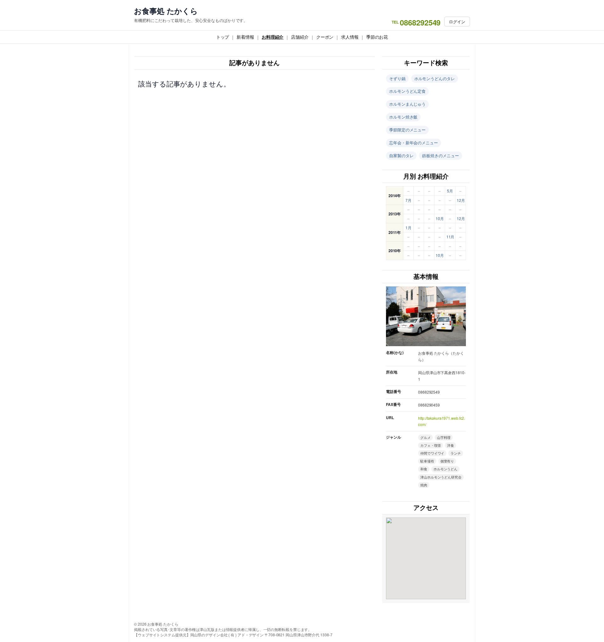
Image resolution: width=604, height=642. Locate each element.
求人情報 (350, 37)
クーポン (325, 37)
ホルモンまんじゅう (407, 104)
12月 (461, 200)
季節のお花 (377, 37)
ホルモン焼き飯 (403, 117)
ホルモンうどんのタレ (434, 78)
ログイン (457, 22)
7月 (408, 200)
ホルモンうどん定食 (407, 91)
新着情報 (245, 37)
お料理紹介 (273, 37)
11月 (450, 236)
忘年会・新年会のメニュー (413, 143)
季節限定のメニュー (407, 130)
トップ (222, 37)
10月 (440, 218)
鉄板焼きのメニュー (440, 155)
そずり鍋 (397, 78)
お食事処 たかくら (166, 10)
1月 (408, 227)
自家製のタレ (401, 155)
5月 (450, 190)
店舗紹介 (300, 37)
